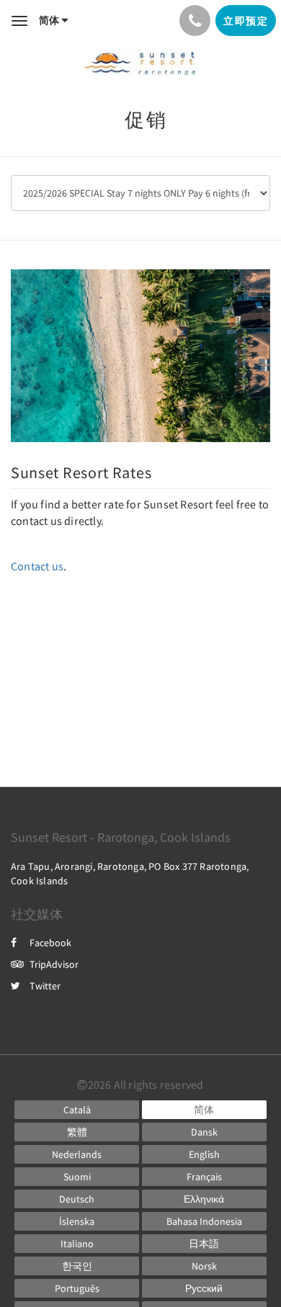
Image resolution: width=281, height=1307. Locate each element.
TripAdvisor (54, 964)
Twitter (45, 985)
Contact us (37, 566)
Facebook (50, 942)
